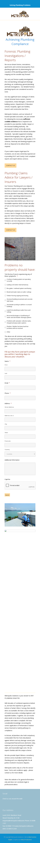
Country (7, 449)
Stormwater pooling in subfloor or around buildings (19, 305)
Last (6, 373)
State (6, 432)
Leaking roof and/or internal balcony (17, 285)
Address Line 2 (9, 415)
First (6, 365)
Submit (7, 495)
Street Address (9, 407)
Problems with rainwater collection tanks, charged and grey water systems (19, 322)
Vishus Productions (26, 840)
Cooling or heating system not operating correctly (19, 280)
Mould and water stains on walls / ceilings (19, 292)
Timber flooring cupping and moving (17, 295)
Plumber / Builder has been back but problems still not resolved (17, 327)
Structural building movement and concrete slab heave (19, 300)
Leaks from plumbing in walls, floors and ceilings (18, 311)
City (6, 424)
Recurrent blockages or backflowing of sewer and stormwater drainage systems (19, 316)
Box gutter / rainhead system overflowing (19, 288)
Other (8, 332)
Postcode (8, 441)
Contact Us (10, 165)
